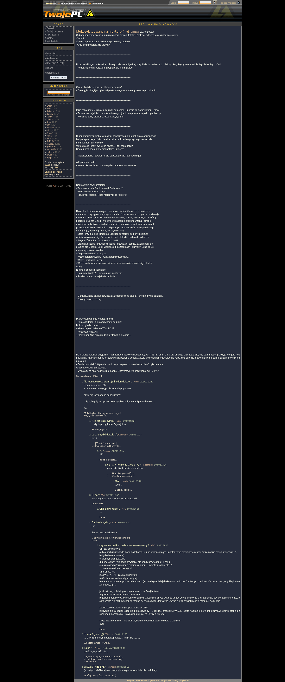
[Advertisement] (171, 13)
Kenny (50, 117)
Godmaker (123, 435)
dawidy (50, 114)
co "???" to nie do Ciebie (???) (124, 464)
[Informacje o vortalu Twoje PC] (72, 3)
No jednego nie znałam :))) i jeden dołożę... (108, 381)
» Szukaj (49, 37)
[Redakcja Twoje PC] (96, 3)
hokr (49, 108)
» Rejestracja (52, 72)
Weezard (135, 32)
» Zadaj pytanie (54, 31)
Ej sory (96, 494)
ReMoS (50, 141)
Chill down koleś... (109, 508)
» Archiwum (52, 34)
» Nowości (50, 53)
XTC (124, 509)
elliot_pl (50, 130)
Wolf (103, 495)
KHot (49, 122)
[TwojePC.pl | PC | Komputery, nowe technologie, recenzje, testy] (50, 3)
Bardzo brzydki (100, 522)
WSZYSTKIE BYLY (95, 666)
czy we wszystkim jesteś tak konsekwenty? (124, 545)
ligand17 (50, 144)
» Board (49, 28)
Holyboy (50, 152)
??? (101, 450)
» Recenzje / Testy (54, 63)
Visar (49, 138)
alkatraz (50, 127)
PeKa (49, 136)
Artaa (49, 133)
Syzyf (49, 157)
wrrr (48, 125)
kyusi (49, 155)
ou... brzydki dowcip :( (104, 434)
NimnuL (98, 648)
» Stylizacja (51, 40)
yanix (119, 421)
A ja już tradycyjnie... (103, 420)
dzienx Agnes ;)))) (94, 634)
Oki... (118, 481)
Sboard (113, 522)
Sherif (49, 106)
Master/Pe (51, 149)
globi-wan (51, 146)
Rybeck (50, 111)
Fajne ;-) (88, 647)
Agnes (137, 382)
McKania (112, 667)
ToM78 (50, 119)
